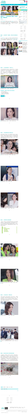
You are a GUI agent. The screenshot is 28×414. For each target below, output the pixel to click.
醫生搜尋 (14, 4)
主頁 (1, 4)
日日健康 (4, 4)
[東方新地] (7, 2)
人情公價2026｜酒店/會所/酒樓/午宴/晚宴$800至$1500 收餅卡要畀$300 (25, 47)
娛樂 (9, 4)
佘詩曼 (2, 21)
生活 (7, 4)
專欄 (11, 4)
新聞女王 (13, 21)
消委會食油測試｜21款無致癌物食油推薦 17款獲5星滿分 (25, 51)
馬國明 (4, 21)
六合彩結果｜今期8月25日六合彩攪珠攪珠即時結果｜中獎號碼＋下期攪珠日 (25, 43)
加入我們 (17, 4)
